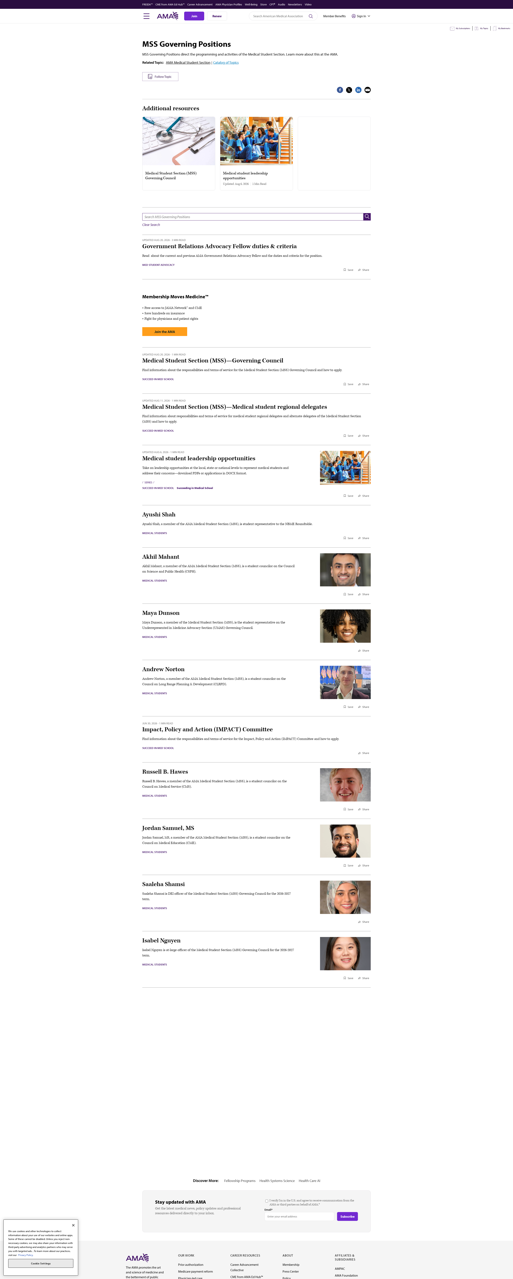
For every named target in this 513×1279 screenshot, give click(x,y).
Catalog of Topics (226, 62)
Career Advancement (200, 4)
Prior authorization (190, 1265)
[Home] (137, 1257)
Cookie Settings (41, 1263)
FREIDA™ (147, 4)
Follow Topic (163, 77)
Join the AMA (165, 331)
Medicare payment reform (195, 1271)
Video (308, 4)
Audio (281, 4)
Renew (217, 16)
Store (263, 4)
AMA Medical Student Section (188, 62)
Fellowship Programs (239, 1180)
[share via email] (368, 90)
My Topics (484, 28)
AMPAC (340, 1269)
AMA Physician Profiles (228, 4)
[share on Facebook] (340, 90)
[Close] (73, 1225)
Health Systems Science (277, 1180)
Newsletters (295, 4)
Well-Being (251, 4)
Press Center (291, 1271)
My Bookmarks (504, 28)
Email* (269, 1209)
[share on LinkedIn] (358, 90)
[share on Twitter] (349, 90)
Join (194, 16)
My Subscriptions (463, 28)
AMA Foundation (346, 1275)
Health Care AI (309, 1180)
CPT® (272, 4)
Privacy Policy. (25, 1254)
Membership (291, 1265)
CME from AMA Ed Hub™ (170, 4)
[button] (367, 217)
